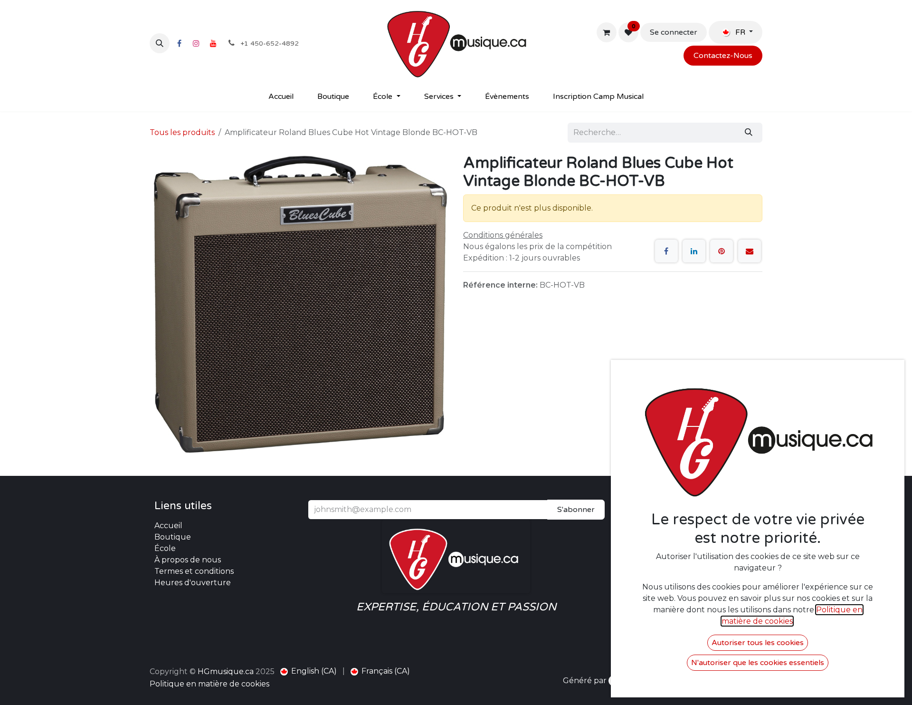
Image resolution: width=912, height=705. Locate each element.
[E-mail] (749, 251)
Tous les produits (182, 132)
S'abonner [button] (576, 509)
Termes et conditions (194, 571)
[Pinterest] (721, 251)
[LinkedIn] (694, 251)
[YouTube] (213, 43)
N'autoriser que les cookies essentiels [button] (757, 662)
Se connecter (673, 32)
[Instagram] (196, 43)
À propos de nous (187, 559)
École (165, 548)
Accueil (168, 525)
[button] (160, 43)
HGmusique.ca (226, 671)
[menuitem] (280, 96)
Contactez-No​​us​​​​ (723, 55)
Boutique (172, 536)
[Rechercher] (748, 133)
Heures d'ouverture (192, 582)
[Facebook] (179, 43)
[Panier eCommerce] (607, 32)
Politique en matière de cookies (209, 683)
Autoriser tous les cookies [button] (758, 642)
